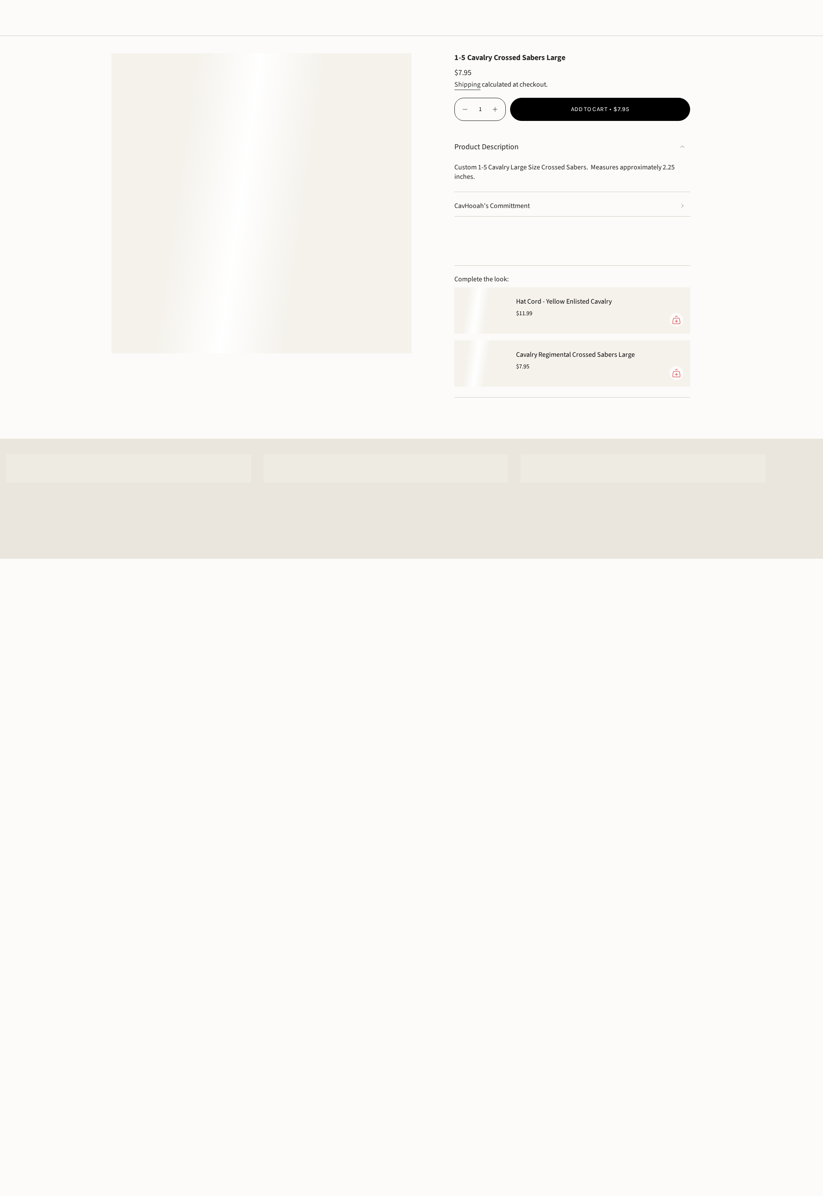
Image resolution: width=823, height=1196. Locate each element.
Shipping (467, 84)
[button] (33, 18)
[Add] (676, 320)
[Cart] (796, 18)
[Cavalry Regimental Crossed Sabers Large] (480, 363)
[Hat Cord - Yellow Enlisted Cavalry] (480, 310)
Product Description (486, 147)
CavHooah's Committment (492, 206)
